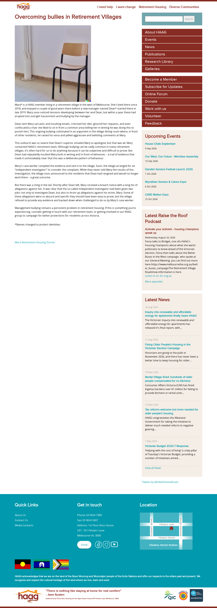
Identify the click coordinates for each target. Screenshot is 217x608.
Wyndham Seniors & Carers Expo (165, 182)
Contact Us (21, 520)
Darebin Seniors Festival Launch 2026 (169, 169)
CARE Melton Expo (157, 194)
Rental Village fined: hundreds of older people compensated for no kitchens (168, 379)
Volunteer (153, 116)
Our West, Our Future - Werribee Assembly (171, 156)
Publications (155, 54)
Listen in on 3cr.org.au (158, 276)
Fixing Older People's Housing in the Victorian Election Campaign (167, 346)
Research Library (159, 61)
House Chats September (160, 143)
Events (150, 39)
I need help (105, 7)
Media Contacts (24, 525)
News (150, 47)
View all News (153, 468)
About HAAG (155, 32)
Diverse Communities (184, 7)
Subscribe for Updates (164, 86)
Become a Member (161, 79)
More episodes (154, 281)
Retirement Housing (152, 7)
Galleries (152, 69)
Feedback (153, 123)
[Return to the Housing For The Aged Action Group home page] (24, 10)
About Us (20, 515)
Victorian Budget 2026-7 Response (167, 446)
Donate (151, 101)
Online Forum (156, 94)
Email (84, 544)
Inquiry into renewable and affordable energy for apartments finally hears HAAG (171, 314)
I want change (126, 7)
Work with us (155, 108)
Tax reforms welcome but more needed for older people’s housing (171, 411)
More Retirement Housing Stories (35, 242)
